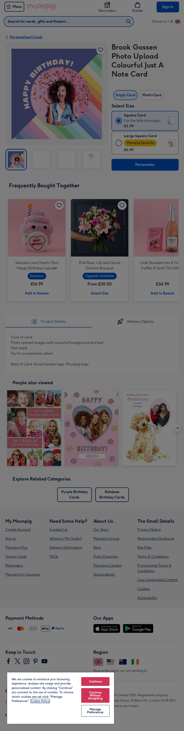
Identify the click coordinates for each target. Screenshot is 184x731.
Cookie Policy (40, 701)
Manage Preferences (95, 711)
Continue (95, 681)
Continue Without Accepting (95, 695)
